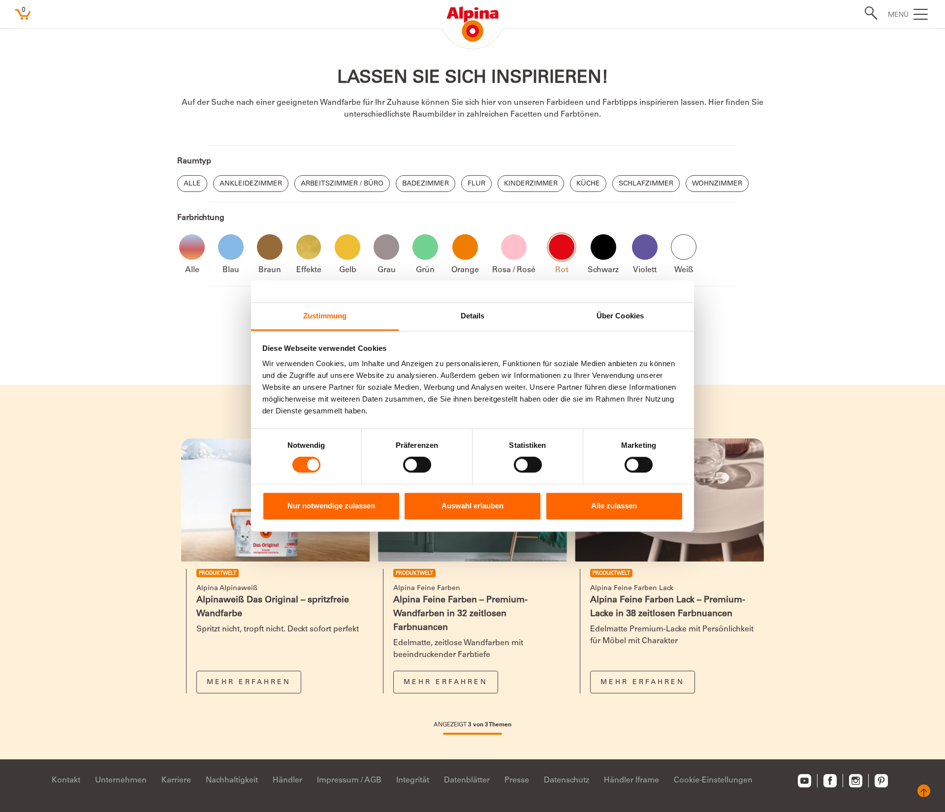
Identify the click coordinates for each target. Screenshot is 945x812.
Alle (192, 184)
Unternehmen (121, 780)
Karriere (176, 780)
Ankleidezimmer (251, 184)
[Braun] (270, 247)
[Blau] (231, 247)
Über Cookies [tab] (620, 316)
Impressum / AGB (349, 780)
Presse (516, 780)
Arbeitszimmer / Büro (342, 184)
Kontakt (66, 780)
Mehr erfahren (249, 682)
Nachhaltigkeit (232, 780)
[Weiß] (683, 247)
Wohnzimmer (717, 184)
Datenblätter (467, 780)
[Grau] (386, 247)
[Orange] (465, 247)
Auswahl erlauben (472, 505)
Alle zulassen (614, 505)
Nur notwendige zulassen (331, 505)
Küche (588, 184)
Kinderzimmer (531, 184)
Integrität (412, 780)
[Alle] (192, 247)
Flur (476, 184)
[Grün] (425, 247)
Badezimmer (425, 184)
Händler (287, 780)
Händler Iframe (631, 780)
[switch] (417, 465)
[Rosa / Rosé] (514, 247)
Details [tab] (473, 316)
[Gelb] (347, 247)
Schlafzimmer (646, 184)
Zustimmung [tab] (325, 316)
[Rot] (561, 247)
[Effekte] (308, 247)
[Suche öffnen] (868, 13)
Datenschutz (566, 780)
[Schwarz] (603, 247)
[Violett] (645, 247)
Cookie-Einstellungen (713, 780)
